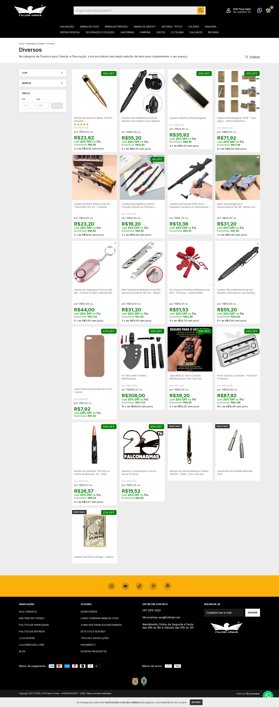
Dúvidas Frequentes (94, 651)
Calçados (195, 32)
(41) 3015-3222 (151, 610)
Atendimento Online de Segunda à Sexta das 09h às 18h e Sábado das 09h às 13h (168, 626)
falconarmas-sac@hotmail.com (161, 617)
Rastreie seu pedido (31, 618)
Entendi (196, 702)
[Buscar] (200, 10)
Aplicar (57, 106)
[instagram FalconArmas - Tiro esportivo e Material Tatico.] (111, 586)
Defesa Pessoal (70, 32)
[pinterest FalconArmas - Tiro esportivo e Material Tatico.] (153, 586)
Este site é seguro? (93, 631)
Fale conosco (28, 611)
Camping (145, 32)
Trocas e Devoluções (95, 638)
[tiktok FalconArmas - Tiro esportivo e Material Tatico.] (139, 586)
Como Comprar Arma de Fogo (100, 618)
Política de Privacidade (34, 624)
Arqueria (210, 26)
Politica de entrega (32, 631)
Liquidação (67, 26)
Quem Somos (89, 611)
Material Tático (172, 26)
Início (21, 43)
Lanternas (127, 32)
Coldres (193, 26)
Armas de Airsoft (145, 26)
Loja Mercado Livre (31, 644)
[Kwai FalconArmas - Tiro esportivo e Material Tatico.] (167, 586)
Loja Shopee (27, 638)
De (23, 99)
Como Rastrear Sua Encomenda (101, 624)
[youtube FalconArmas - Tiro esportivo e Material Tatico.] (125, 586)
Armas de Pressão (116, 26)
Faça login (245, 9)
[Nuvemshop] (248, 693)
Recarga (213, 32)
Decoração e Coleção (100, 32)
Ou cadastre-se (242, 11)
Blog (22, 651)
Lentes (160, 32)
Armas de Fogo (89, 26)
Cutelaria (177, 32)
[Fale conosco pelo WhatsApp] (259, 11)
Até (38, 99)
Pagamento (88, 644)
